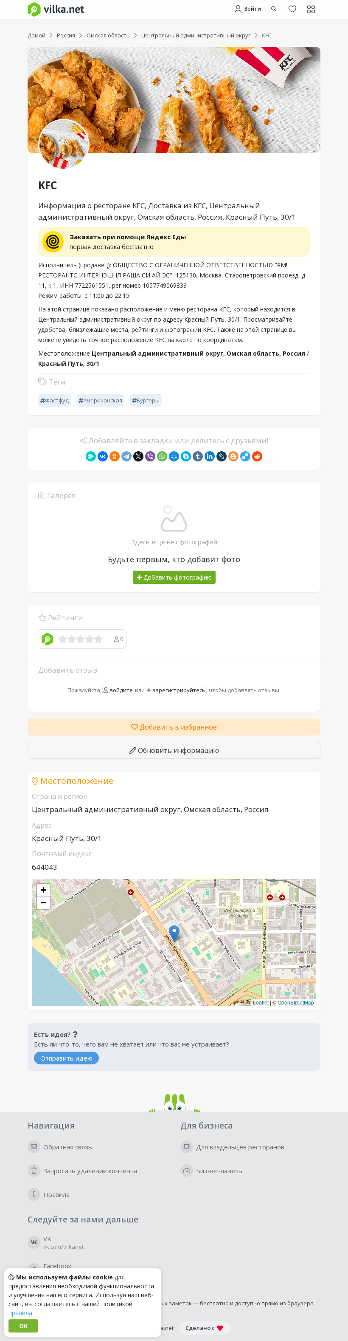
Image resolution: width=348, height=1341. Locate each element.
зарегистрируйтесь (178, 690)
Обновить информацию (177, 750)
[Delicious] (245, 456)
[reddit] (257, 456)
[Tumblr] (198, 456)
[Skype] (186, 456)
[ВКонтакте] (103, 456)
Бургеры (148, 400)
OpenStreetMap (296, 1002)
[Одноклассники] (114, 456)
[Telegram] (126, 456)
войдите (120, 690)
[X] (138, 456)
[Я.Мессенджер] (91, 456)
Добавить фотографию (177, 577)
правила (20, 1313)
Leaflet (261, 1002)
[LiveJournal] (221, 456)
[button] (174, 933)
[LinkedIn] (210, 456)
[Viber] (150, 456)
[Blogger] (233, 456)
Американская (102, 400)
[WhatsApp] (162, 456)
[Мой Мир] (174, 456)
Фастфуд (57, 400)
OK (23, 1326)
